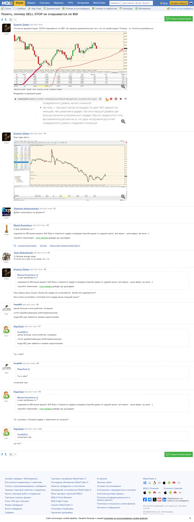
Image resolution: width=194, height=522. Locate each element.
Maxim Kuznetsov (23, 225)
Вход (165, 3)
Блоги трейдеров (13, 508)
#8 (37, 363)
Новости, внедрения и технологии (68, 486)
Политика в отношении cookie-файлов (116, 503)
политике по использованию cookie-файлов (125, 518)
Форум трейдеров (14, 505)
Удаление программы (62, 512)
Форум (19, 3)
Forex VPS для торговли (17, 501)
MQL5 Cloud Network (61, 497)
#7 (39, 326)
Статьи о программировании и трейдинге (25, 486)
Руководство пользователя (71, 490)
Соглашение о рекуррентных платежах (116, 490)
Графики (9, 512)
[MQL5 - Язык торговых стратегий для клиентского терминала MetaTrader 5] (7, 3)
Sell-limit (43, 246)
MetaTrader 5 (149, 478)
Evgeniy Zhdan (21, 24)
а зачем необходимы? (27, 246)
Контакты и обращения (108, 507)
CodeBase (21, 8)
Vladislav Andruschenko (26, 208)
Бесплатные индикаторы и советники (23, 482)
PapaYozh (19, 326)
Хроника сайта (104, 482)
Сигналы (45, 3)
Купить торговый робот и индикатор (22, 493)
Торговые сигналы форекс (18, 497)
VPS (70, 3)
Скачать (62, 505)
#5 (45, 269)
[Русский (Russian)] (191, 1)
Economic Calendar (173, 488)
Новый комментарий (180, 18)
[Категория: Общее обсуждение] (6, 19)
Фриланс (59, 3)
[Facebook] (145, 499)
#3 (48, 225)
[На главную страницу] (2, 19)
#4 (48, 252)
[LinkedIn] (164, 499)
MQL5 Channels (151, 488)
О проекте (102, 478)
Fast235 (18, 304)
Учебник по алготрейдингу (78, 8)
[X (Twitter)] (154, 499)
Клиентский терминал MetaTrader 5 (65, 246)
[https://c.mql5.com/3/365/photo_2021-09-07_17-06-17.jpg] (70, 170)
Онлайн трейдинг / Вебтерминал (21, 478)
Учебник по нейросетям (106, 8)
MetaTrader (99, 3)
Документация (53, 8)
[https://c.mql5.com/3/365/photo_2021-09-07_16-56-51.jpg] (70, 61)
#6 (37, 304)
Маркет (31, 3)
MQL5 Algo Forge (59, 501)
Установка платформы (62, 508)
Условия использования (109, 486)
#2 (54, 208)
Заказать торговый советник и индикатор (25, 490)
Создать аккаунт (179, 3)
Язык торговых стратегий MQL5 (66, 493)
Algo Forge (36, 8)
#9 (39, 392)
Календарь (128, 8)
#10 (40, 429)
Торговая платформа (68, 478)
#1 (45, 133)
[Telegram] (150, 499)
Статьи (8, 8)
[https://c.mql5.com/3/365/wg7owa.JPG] (70, 111)
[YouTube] (159, 499)
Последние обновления (69, 482)
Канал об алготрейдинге (182, 8)
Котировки (83, 3)
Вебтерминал (145, 8)
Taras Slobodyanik (23, 252)
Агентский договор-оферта (110, 493)
